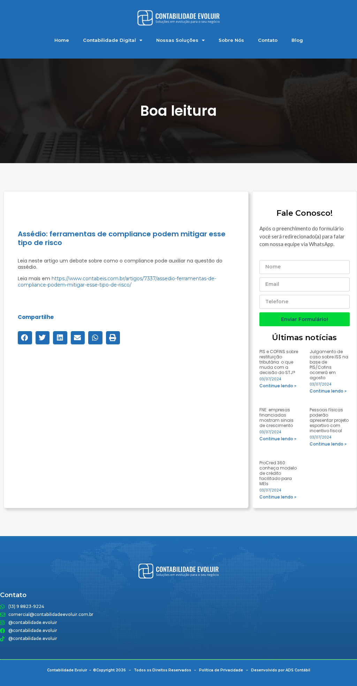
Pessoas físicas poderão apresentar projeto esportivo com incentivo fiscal (329, 420)
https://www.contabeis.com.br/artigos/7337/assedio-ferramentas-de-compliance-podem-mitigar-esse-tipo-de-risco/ (117, 281)
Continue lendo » (277, 386)
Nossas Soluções (177, 40)
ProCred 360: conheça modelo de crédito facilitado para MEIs (278, 473)
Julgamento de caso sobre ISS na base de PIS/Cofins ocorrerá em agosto (329, 365)
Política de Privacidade (221, 670)
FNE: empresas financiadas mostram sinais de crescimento (276, 417)
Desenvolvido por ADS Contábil (280, 670)
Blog (297, 40)
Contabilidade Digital (109, 40)
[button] (25, 337)
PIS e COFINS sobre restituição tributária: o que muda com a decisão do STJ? (278, 362)
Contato (268, 40)
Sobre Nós (231, 40)
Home (61, 40)
